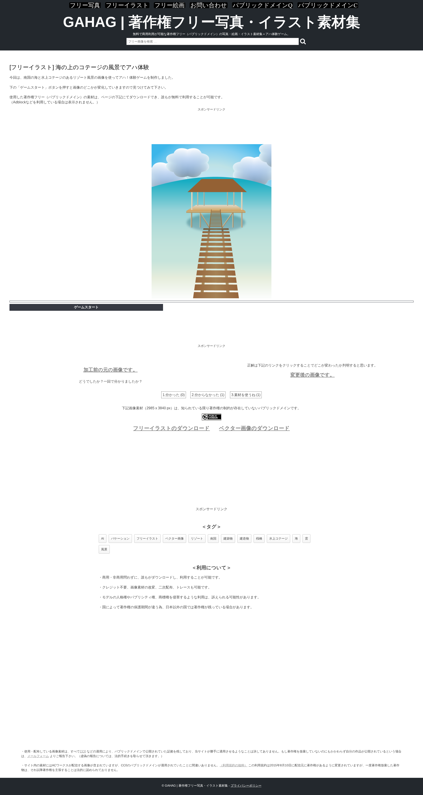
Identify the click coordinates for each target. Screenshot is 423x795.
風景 (104, 549)
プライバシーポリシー (246, 785)
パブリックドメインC (328, 5)
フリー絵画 (169, 5)
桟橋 (259, 538)
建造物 (244, 538)
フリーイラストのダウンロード (171, 428)
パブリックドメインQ (262, 5)
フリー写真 (85, 5)
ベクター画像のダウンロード (254, 428)
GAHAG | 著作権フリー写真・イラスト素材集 (211, 22)
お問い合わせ (208, 5)
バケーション (120, 538)
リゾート (197, 538)
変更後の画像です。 (312, 375)
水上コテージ (278, 538)
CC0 (83, 751)
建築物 (228, 538)
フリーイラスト (127, 5)
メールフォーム (38, 756)
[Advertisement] (211, 126)
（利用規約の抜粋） (233, 765)
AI (102, 538)
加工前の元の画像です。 (110, 369)
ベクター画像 (174, 538)
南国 (213, 538)
